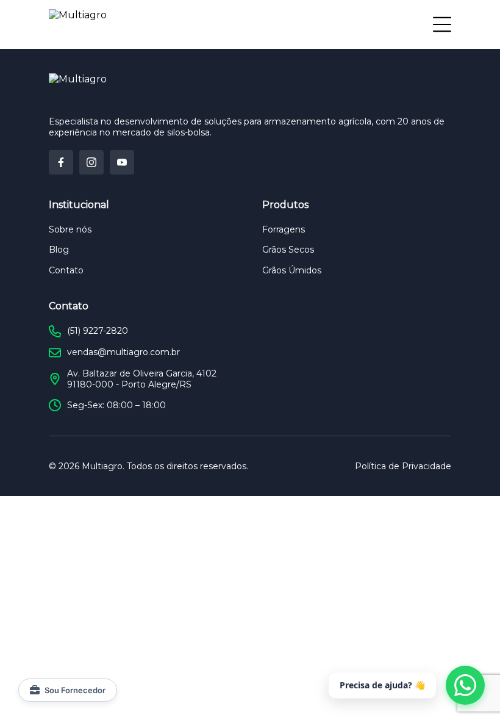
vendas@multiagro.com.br (123, 352)
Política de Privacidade (403, 466)
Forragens (283, 229)
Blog (59, 249)
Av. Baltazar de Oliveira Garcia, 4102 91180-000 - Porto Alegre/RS (141, 379)
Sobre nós (70, 229)
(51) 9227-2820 (97, 330)
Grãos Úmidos (291, 270)
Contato (66, 270)
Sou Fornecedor (75, 690)
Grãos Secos (288, 249)
